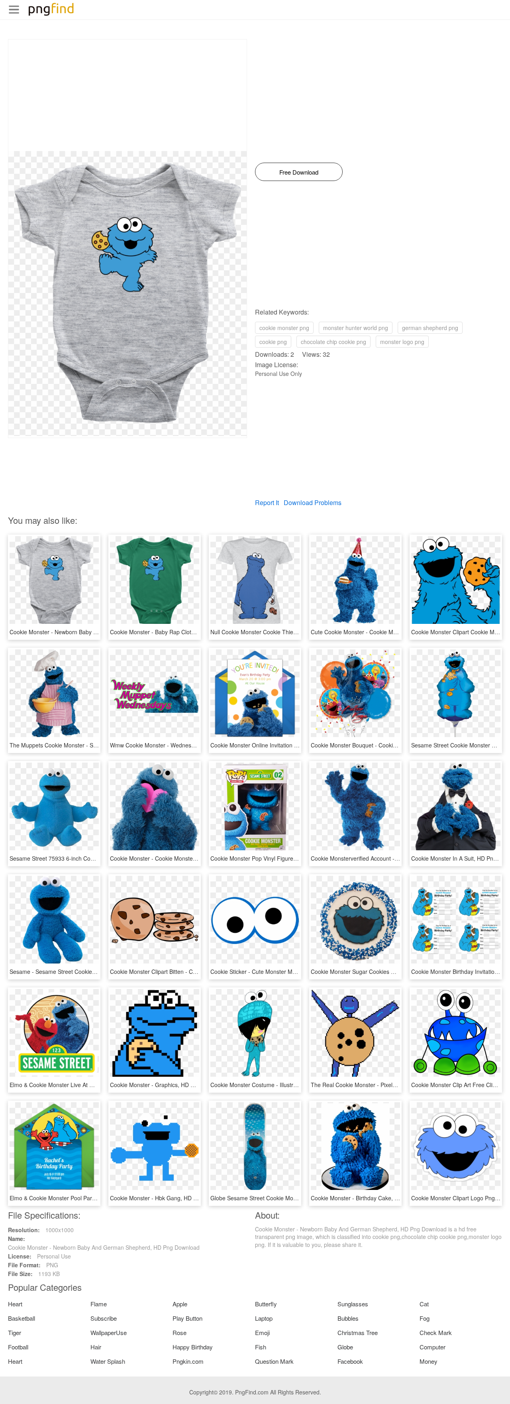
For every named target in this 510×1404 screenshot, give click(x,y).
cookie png (273, 342)
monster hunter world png (355, 328)
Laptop (264, 1318)
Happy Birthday (193, 1347)
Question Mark (274, 1361)
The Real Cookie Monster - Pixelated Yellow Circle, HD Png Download (398, 1085)
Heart (15, 1304)
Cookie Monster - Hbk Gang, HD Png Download (170, 1198)
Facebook (350, 1361)
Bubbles (348, 1318)
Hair (95, 1347)
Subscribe (103, 1318)
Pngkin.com (188, 1361)
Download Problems (312, 502)
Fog (425, 1318)
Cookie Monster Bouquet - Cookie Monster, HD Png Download (389, 745)
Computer (432, 1347)
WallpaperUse (108, 1332)
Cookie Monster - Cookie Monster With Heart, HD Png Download (191, 858)
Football (18, 1347)
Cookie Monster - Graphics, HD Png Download (168, 1085)
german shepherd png (430, 328)
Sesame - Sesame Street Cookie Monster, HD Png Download (86, 971)
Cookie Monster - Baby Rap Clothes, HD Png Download (180, 632)
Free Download (298, 172)
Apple (180, 1304)
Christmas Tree (357, 1332)
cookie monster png (284, 328)
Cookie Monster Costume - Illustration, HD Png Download (282, 1085)
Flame (98, 1304)
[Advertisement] (127, 95)
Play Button (187, 1318)
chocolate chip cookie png (333, 342)
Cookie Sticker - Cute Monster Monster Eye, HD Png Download (289, 971)
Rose (179, 1332)
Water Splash (107, 1361)
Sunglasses (352, 1304)
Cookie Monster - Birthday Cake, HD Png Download (376, 1198)
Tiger (14, 1332)
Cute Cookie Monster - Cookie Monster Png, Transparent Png (388, 632)
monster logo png (402, 342)
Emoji (262, 1332)
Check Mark (436, 1332)
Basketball (21, 1318)
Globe (345, 1347)
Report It (267, 502)
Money (428, 1361)
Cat (424, 1304)
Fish (260, 1347)
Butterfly (266, 1304)
